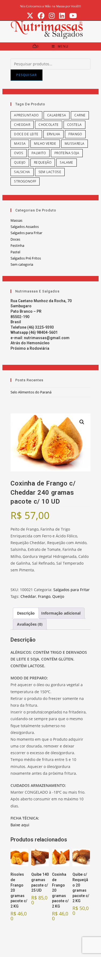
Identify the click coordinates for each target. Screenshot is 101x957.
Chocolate (49, 124)
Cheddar (22, 124)
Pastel (15, 252)
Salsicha (22, 172)
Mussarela (75, 143)
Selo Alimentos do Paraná (31, 392)
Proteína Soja (66, 153)
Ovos (18, 153)
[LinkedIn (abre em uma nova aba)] (62, 15)
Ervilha (53, 134)
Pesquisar (26, 75)
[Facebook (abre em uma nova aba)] (41, 15)
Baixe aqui (20, 824)
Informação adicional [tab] (61, 613)
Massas (16, 220)
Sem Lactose (50, 172)
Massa (20, 143)
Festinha (17, 245)
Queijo (19, 162)
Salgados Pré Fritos (26, 258)
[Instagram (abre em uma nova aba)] (52, 15)
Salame (66, 162)
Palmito (39, 153)
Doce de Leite (26, 134)
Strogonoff (25, 181)
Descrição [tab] (26, 613)
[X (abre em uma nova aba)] (30, 15)
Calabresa (56, 115)
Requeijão (43, 162)
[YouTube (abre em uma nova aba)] (72, 15)
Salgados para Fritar (26, 232)
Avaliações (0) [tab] (30, 624)
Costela (74, 124)
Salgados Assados (25, 226)
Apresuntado (26, 115)
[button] (82, 422)
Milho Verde (45, 143)
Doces (15, 239)
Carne (79, 115)
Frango (75, 134)
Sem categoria (22, 264)
